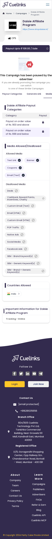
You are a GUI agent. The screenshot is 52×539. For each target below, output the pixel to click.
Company (15, 480)
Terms (15, 506)
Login (15, 384)
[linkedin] (28, 374)
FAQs (39, 499)
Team (15, 485)
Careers (15, 490)
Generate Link (34, 93)
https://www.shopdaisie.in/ (35, 29)
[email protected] (28, 404)
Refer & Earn (39, 505)
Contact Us (15, 495)
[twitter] (21, 374)
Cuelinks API (38, 515)
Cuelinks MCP (38, 520)
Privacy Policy (15, 501)
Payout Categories (12, 93)
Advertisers (38, 494)
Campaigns (38, 484)
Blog (38, 510)
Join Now (38, 384)
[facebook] (15, 374)
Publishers (38, 489)
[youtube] (34, 374)
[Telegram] (41, 374)
